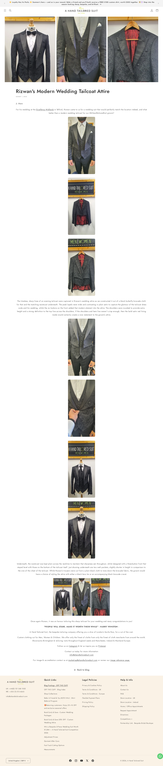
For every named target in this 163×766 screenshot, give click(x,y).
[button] (5, 10)
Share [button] (20, 103)
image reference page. (120, 660)
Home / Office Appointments (131, 706)
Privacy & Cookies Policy (92, 685)
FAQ (122, 694)
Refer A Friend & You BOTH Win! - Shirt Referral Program (59, 699)
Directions (124, 715)
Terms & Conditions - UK (91, 689)
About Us (123, 685)
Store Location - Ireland (129, 702)
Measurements (49, 749)
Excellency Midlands (45, 109)
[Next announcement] (158, 3)
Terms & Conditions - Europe (93, 694)
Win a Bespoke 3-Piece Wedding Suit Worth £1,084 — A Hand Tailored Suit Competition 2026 (61, 730)
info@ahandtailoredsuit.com (81, 655)
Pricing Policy (87, 702)
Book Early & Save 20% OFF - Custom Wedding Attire (58, 721)
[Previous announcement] (4, 3)
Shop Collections (50, 694)
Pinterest (102, 646)
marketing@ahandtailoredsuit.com (82, 660)
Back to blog (83, 669)
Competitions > (126, 719)
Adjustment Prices (51, 737)
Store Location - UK (127, 698)
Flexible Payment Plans (91, 698)
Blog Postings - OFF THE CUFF (56, 685)
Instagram (73, 646)
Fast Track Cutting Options (54, 745)
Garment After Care (51, 741)
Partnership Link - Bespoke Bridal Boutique (136, 723)
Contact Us (124, 689)
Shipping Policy (88, 706)
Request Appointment (128, 710)
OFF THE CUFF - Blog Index (55, 689)
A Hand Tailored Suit (135, 760)
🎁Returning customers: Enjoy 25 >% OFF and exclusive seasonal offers (60, 706)
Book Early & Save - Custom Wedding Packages (58, 713)
